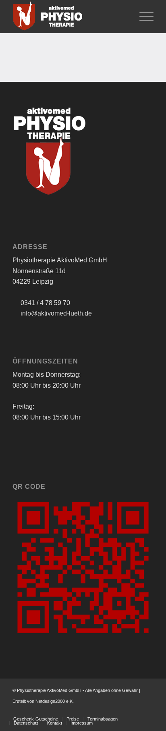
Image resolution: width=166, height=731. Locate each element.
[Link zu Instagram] (135, 710)
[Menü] (142, 16)
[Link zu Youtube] (147, 710)
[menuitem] (142, 16)
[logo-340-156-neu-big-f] (68, 16)
